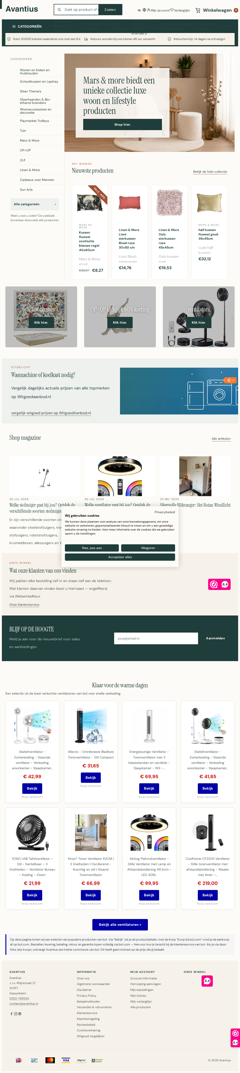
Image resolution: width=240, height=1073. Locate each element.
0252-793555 (19, 998)
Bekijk (32, 788)
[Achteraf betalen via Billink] (97, 1060)
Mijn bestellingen (141, 990)
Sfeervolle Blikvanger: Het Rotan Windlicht (195, 505)
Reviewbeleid (86, 1025)
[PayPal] (81, 1060)
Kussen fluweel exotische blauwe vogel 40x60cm (89, 241)
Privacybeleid (165, 512)
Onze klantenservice (24, 605)
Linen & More (30, 170)
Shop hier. (122, 124)
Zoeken (110, 9)
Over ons (83, 978)
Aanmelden (215, 638)
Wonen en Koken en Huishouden (64, 26)
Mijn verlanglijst (141, 1001)
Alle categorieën (35, 204)
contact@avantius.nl (23, 1004)
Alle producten (140, 1007)
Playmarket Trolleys (207, 26)
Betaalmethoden (88, 1001)
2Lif (22, 160)
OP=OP (25, 150)
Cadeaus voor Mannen (37, 179)
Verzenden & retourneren (94, 1007)
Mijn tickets (138, 996)
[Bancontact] (34, 1060)
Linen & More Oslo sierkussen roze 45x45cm (169, 239)
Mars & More (29, 140)
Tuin (226, 26)
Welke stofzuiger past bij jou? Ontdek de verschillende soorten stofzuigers (42, 508)
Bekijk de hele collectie (210, 172)
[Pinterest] (20, 1014)
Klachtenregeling (88, 1019)
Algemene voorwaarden (93, 984)
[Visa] (66, 1060)
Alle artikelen (221, 439)
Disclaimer (84, 990)
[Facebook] (11, 1014)
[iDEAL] (19, 1060)
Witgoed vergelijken (90, 1036)
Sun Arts (26, 189)
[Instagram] (16, 1014)
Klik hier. (41, 322)
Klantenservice (87, 1013)
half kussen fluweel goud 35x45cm (208, 234)
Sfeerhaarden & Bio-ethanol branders (143, 26)
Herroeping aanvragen (145, 984)
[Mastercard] (50, 1060)
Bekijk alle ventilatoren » (120, 924)
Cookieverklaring (88, 1030)
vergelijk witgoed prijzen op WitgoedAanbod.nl (51, 413)
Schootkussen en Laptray (93, 26)
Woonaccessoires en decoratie (176, 26)
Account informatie (143, 978)
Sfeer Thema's (118, 26)
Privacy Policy (86, 996)
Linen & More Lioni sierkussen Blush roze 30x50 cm (129, 239)
